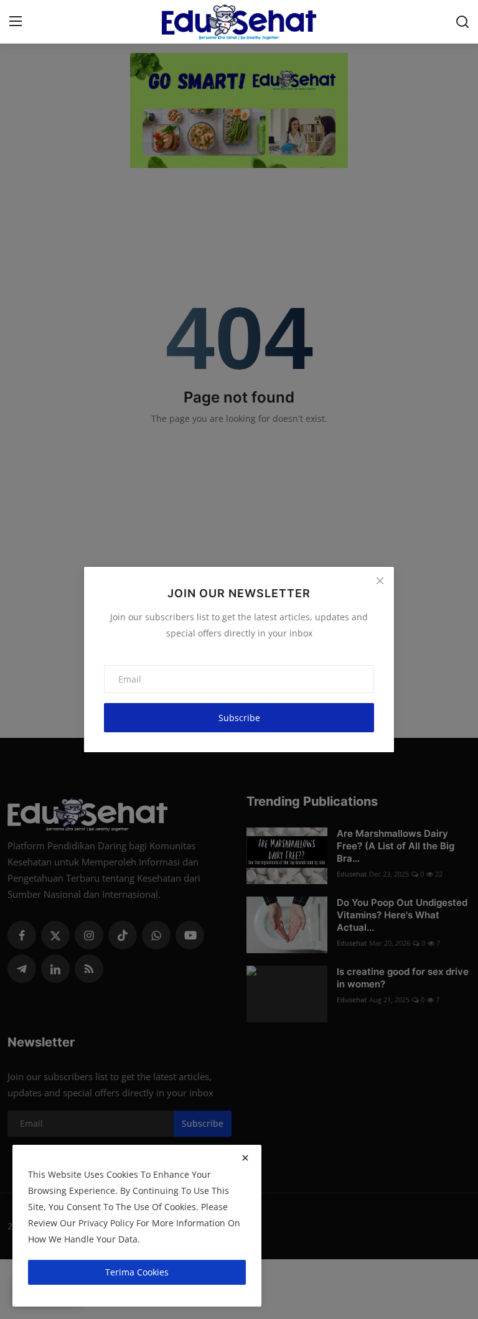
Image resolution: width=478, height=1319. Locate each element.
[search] (462, 21)
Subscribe (239, 718)
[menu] (15, 21)
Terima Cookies (137, 1272)
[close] (245, 1158)
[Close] (380, 581)
